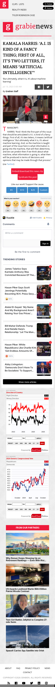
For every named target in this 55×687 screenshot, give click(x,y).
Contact (27, 672)
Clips (14, 4)
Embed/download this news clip (27, 171)
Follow (49, 8)
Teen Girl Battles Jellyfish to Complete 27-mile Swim (26, 621)
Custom (43, 189)
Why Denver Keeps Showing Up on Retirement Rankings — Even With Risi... (26, 559)
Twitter (10, 164)
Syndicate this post (27, 177)
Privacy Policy (32, 668)
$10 (22, 189)
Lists (21, 4)
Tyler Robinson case (23, 15)
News (47, 668)
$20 (33, 189)
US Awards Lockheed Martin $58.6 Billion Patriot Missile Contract (26, 590)
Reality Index (19, 9)
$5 (11, 189)
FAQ (18, 668)
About (8, 668)
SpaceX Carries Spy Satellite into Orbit (25, 651)
